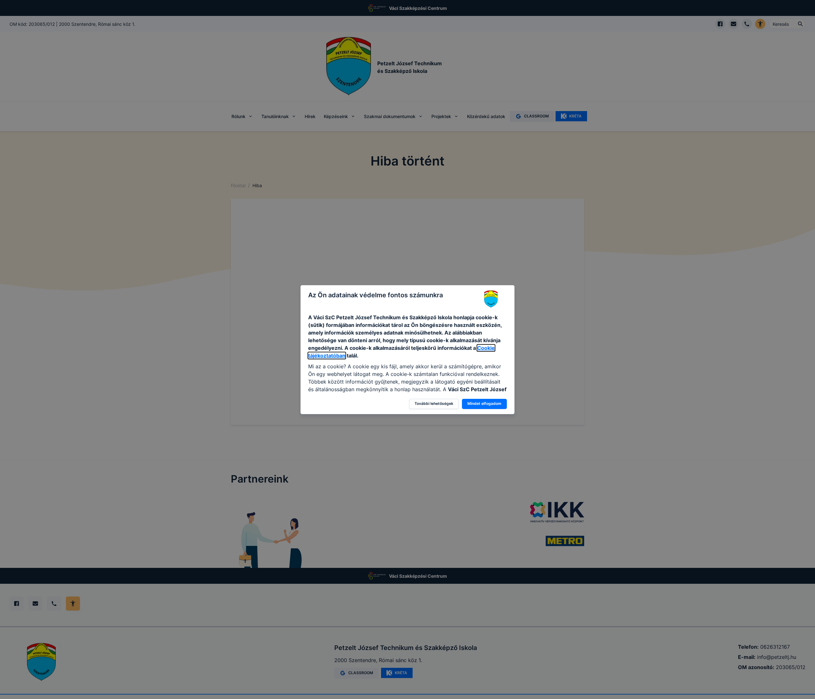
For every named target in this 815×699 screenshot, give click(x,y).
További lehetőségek (434, 403)
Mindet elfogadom (484, 403)
